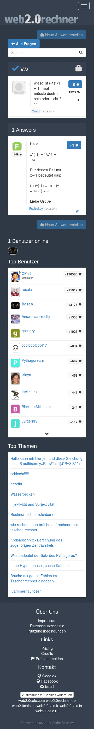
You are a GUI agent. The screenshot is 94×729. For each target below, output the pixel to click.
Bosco (27, 303)
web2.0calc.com (31, 700)
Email (49, 686)
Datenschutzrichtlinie (47, 625)
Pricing (47, 648)
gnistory (28, 330)
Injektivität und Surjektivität (32, 504)
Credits (47, 653)
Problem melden (49, 658)
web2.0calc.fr (47, 705)
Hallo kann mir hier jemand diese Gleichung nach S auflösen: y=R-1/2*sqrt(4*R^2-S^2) (46, 461)
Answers (24, 130)
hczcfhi (16, 483)
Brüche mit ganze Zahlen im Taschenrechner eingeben (33, 578)
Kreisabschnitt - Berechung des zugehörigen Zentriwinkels (36, 542)
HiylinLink (29, 391)
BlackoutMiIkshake (37, 406)
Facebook (49, 681)
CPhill (26, 273)
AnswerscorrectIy (36, 316)
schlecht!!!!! (19, 473)
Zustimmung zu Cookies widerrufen (47, 694)
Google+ (48, 675)
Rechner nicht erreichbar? (32, 514)
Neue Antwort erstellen (63, 34)
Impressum (47, 620)
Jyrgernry (29, 421)
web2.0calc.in (71, 705)
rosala (27, 289)
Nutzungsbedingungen (47, 631)
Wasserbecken (22, 494)
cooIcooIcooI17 (34, 345)
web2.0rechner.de (61, 700)
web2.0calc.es (24, 705)
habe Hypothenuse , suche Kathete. (40, 565)
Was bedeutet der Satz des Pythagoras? (43, 555)
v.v (23, 69)
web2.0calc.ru (47, 710)
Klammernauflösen (26, 591)
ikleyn (26, 374)
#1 (78, 211)
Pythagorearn (33, 360)
